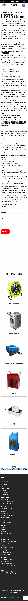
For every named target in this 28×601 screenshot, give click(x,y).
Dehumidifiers (4, 531)
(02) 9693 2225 (10, 196)
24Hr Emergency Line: (7, 481)
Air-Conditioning (5, 527)
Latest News (4, 521)
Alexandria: (4, 485)
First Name (3, 206)
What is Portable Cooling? (8, 515)
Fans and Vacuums (6, 533)
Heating (3, 529)
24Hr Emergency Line (18, 1)
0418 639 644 (13, 201)
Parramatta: (5, 489)
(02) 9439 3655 (17, 197)
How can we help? (5, 513)
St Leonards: (5, 493)
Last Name (3, 212)
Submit (4, 231)
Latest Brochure (5, 517)
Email (2, 218)
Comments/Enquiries (5, 224)
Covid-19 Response (6, 522)
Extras (2, 537)
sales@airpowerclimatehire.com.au (11, 507)
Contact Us (4, 519)
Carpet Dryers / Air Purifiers (8, 535)
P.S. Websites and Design (12, 597)
